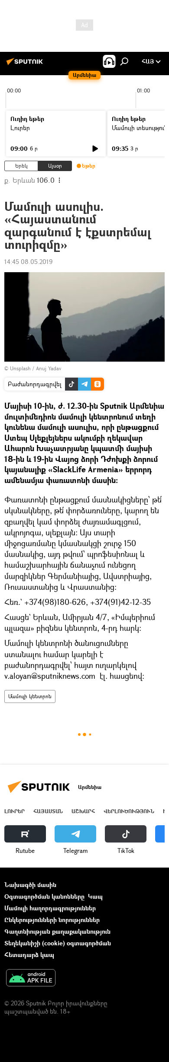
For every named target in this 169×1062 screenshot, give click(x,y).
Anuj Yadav (48, 368)
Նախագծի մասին (30, 885)
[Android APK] (30, 978)
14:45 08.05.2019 (28, 262)
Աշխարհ (83, 811)
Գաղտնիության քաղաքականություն (57, 931)
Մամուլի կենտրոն (30, 696)
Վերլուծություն (129, 811)
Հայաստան (48, 811)
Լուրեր (20, 128)
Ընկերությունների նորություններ (52, 920)
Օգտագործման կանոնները (44, 896)
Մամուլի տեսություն (140, 128)
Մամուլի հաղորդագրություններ (50, 908)
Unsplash (20, 368)
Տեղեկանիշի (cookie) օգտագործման (57, 943)
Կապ (95, 896)
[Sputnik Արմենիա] (26, 64)
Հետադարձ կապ (29, 955)
